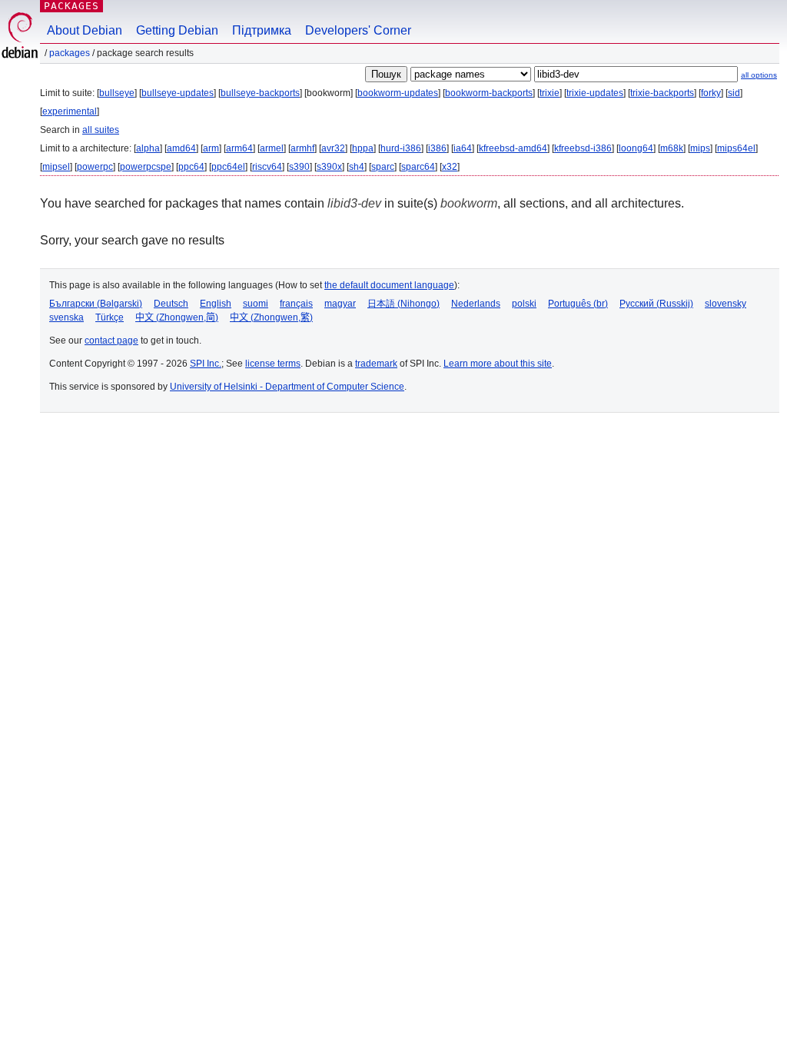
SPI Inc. (205, 363)
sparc (382, 166)
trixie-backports (662, 93)
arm (211, 148)
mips (700, 148)
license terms (273, 363)
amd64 (181, 148)
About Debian (84, 30)
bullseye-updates (177, 93)
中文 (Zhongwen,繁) (271, 317)
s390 (299, 166)
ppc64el (228, 166)
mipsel (56, 166)
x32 (449, 166)
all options (759, 75)
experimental (69, 111)
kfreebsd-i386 (583, 148)
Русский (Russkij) (656, 303)
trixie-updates (594, 93)
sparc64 (418, 166)
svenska (66, 317)
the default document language (389, 285)
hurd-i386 (400, 148)
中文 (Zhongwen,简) (176, 317)
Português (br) (578, 303)
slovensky (725, 303)
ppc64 (191, 166)
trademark (376, 363)
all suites (100, 130)
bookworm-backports (489, 93)
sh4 (356, 166)
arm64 (239, 148)
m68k (671, 148)
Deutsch (171, 303)
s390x (329, 166)
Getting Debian (177, 30)
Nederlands (475, 303)
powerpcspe (145, 166)
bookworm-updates (397, 93)
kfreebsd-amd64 (513, 148)
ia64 (462, 148)
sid (734, 93)
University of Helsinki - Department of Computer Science (287, 386)
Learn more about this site (497, 363)
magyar (340, 303)
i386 (437, 148)
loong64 (636, 148)
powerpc (95, 166)
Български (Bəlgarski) (95, 303)
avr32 (333, 148)
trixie (550, 93)
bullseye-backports (260, 93)
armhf (302, 148)
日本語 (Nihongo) (403, 303)
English (215, 303)
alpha (148, 148)
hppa (363, 148)
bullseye (116, 93)
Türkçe (109, 317)
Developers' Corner (358, 30)
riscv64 (267, 166)
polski (524, 303)
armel (272, 148)
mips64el (736, 148)
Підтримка (261, 30)
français (296, 303)
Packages (71, 6)
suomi (255, 303)
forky (711, 93)
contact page (111, 340)
